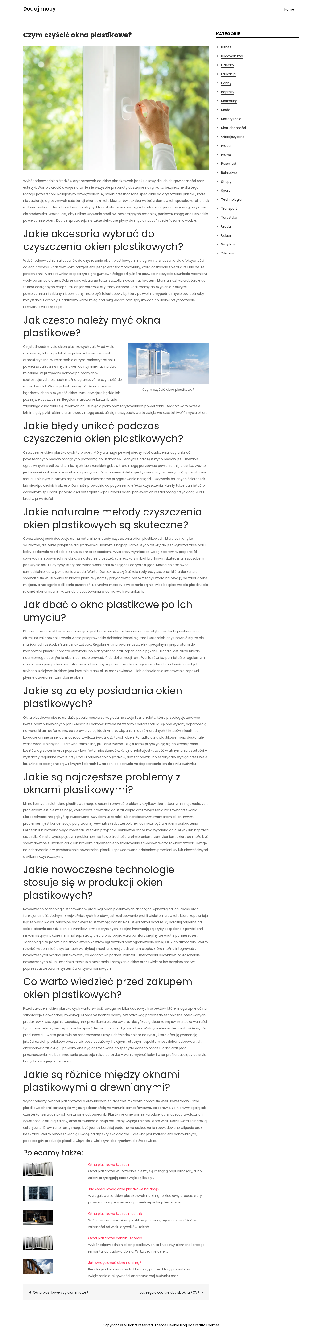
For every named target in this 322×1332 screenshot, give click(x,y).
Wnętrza (228, 244)
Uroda (226, 226)
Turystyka (229, 217)
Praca (226, 145)
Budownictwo (232, 56)
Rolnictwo (229, 172)
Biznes (226, 47)
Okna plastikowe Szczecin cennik (115, 1213)
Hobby (226, 83)
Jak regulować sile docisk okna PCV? (169, 1292)
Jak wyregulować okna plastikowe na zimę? (123, 1189)
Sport (225, 190)
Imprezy (227, 92)
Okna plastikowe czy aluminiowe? (60, 1292)
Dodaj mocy (39, 8)
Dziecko (227, 65)
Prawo (226, 154)
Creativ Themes (206, 1325)
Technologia (231, 199)
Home (289, 9)
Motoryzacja (231, 118)
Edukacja (228, 74)
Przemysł (228, 163)
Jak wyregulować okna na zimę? (114, 1262)
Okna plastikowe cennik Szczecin (115, 1238)
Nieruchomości (233, 127)
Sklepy (226, 181)
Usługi (226, 235)
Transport (229, 208)
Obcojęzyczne (233, 136)
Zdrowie (227, 253)
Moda (225, 110)
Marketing (229, 101)
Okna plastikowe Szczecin (109, 1164)
